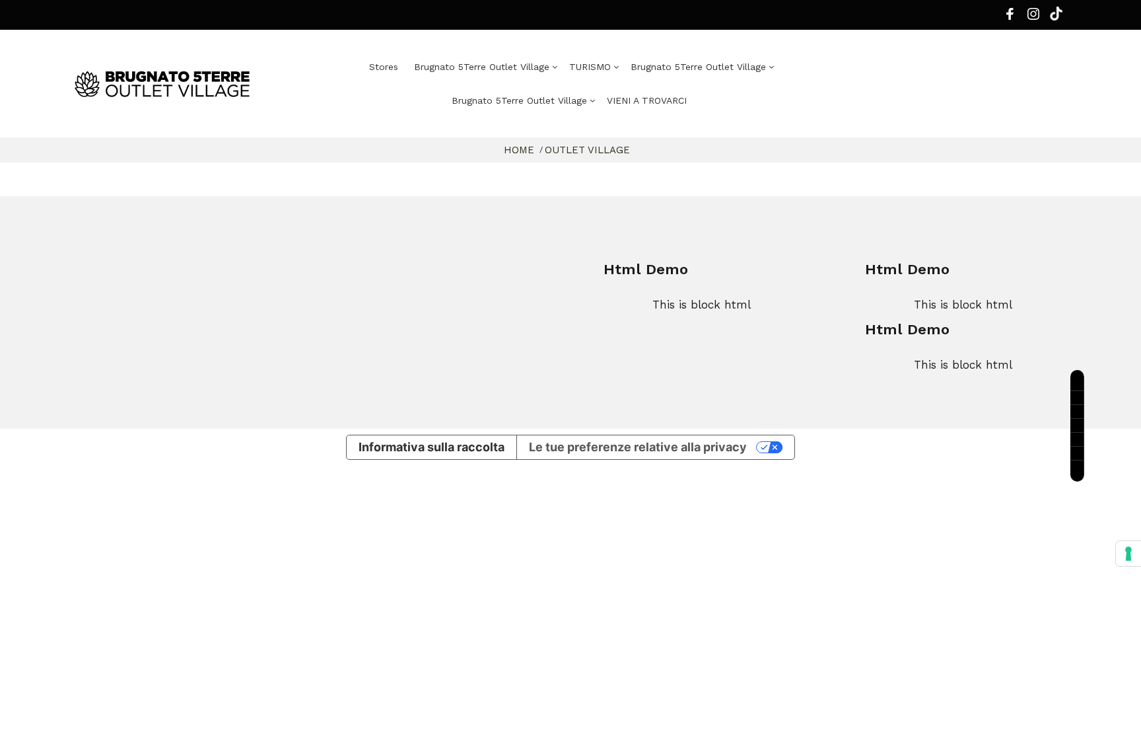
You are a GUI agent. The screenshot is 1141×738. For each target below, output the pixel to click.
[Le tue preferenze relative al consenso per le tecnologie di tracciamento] (1128, 553)
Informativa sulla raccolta (431, 447)
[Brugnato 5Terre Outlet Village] (191, 84)
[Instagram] (1033, 17)
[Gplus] (1056, 16)
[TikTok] (1077, 471)
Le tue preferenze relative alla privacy (638, 447)
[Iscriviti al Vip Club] (1077, 380)
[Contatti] (1077, 398)
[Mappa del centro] (1077, 412)
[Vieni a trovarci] (1077, 426)
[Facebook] (1010, 17)
